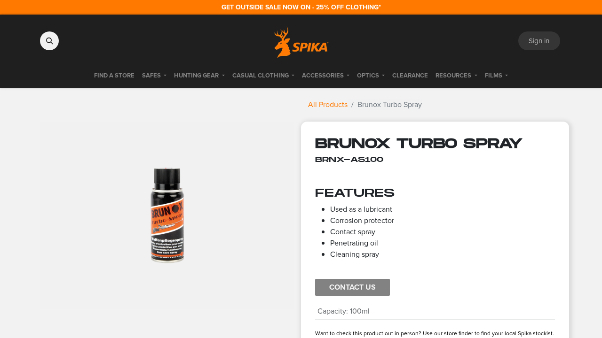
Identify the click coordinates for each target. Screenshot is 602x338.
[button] (49, 40)
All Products (328, 104)
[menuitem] (114, 75)
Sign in (539, 41)
